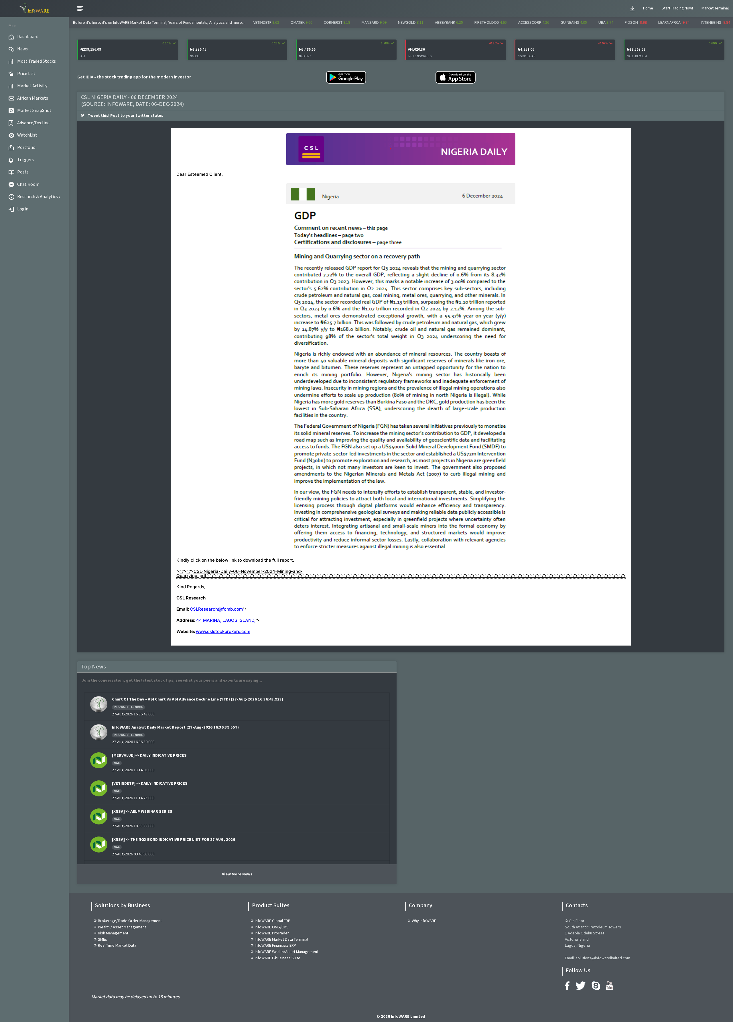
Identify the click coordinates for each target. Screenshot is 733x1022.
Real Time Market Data (117, 945)
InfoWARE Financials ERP (275, 945)
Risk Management (113, 933)
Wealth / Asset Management (122, 927)
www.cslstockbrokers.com (223, 631)
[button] (632, 8)
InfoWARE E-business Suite (277, 958)
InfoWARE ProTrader (272, 933)
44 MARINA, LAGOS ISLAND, (225, 620)
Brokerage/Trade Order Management (130, 921)
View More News (237, 874)
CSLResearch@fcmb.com (216, 609)
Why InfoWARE (424, 921)
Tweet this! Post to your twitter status (125, 115)
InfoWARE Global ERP (272, 921)
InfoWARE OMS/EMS (272, 927)
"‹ (181, 571)
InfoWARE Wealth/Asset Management (286, 951)
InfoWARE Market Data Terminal (281, 939)
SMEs (102, 939)
